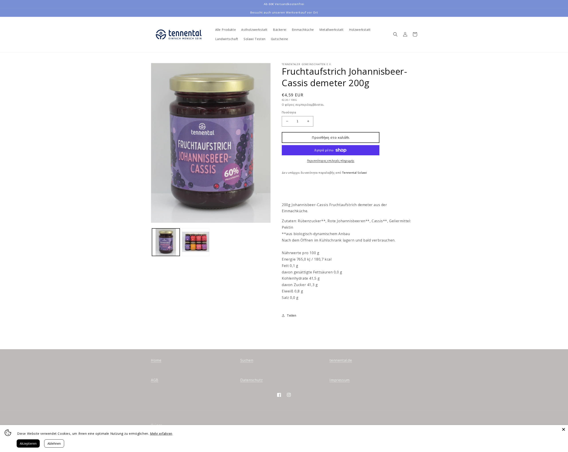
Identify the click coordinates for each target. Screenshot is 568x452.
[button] (395, 34)
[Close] (563, 429)
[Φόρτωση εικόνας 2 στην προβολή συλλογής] (196, 242)
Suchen (246, 360)
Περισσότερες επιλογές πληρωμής (330, 161)
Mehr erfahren (161, 433)
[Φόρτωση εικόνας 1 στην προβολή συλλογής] (166, 242)
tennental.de (340, 360)
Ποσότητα (289, 112)
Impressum (339, 380)
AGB (154, 380)
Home (156, 360)
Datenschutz (251, 380)
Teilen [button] (291, 315)
